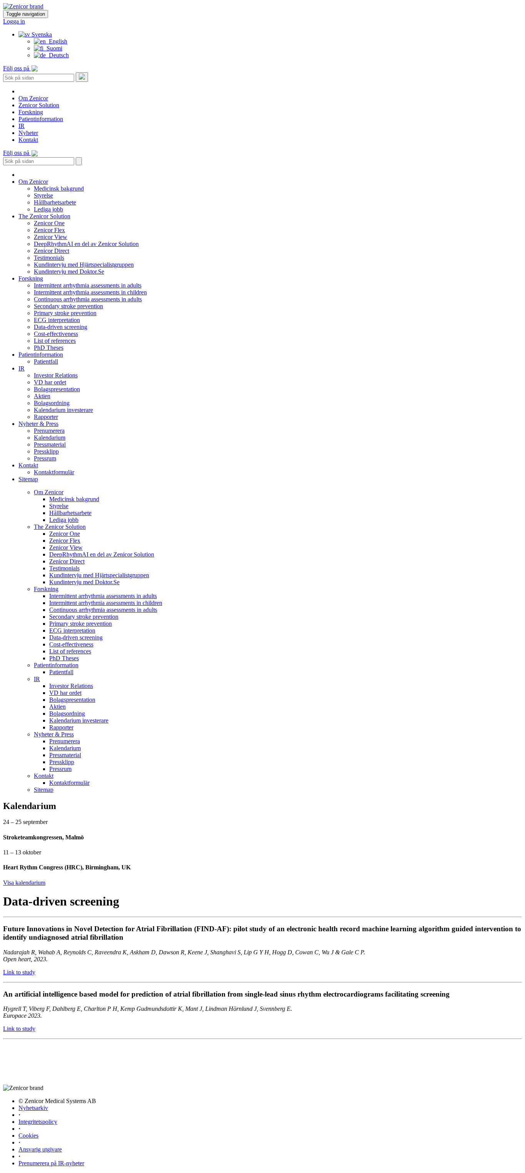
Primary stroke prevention (65, 313)
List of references (55, 340)
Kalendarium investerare (63, 410)
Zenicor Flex (49, 230)
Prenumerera (49, 430)
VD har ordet (50, 382)
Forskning (30, 112)
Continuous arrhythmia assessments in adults (88, 299)
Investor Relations (56, 375)
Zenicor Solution (38, 105)
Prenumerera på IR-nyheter (51, 1163)
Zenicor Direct (51, 251)
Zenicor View (50, 237)
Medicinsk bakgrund (59, 188)
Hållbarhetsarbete (55, 202)
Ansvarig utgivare (40, 1149)
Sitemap (28, 479)
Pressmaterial (50, 444)
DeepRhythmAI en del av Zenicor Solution (86, 244)
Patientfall (46, 361)
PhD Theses (48, 347)
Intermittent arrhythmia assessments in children (90, 292)
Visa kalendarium (24, 882)
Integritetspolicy (37, 1121)
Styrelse (43, 195)
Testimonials (49, 257)
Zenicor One (49, 223)
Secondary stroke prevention (68, 306)
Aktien (42, 396)
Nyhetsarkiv (33, 1108)
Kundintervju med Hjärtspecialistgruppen (84, 264)
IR (21, 126)
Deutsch (57, 55)
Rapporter (46, 417)
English (56, 41)
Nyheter (28, 133)
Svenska (41, 34)
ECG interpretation (57, 320)
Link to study (19, 972)
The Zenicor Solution (44, 216)
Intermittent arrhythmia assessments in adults (87, 285)
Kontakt (28, 139)
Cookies (28, 1135)
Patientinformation (40, 119)
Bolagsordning (52, 403)
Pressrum (45, 458)
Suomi (52, 48)
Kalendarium (49, 437)
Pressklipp (46, 451)
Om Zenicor (33, 98)
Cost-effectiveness (56, 334)
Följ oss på (17, 68)
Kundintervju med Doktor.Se (69, 271)
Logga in (14, 21)
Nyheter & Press (38, 423)
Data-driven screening (60, 327)
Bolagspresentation (57, 389)
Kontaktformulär (54, 472)
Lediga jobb (48, 209)
